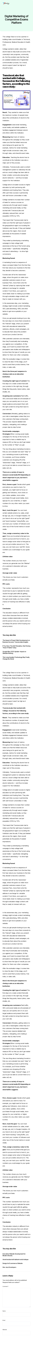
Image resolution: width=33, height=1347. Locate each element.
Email (4, 1320)
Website (5, 1329)
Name (4, 1311)
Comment (6, 1286)
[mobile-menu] (29, 3)
